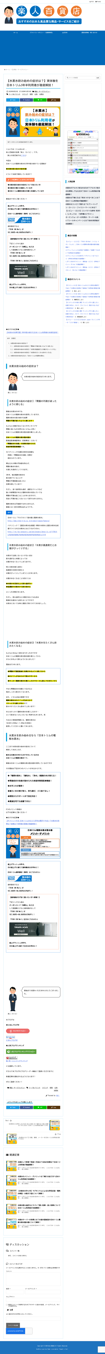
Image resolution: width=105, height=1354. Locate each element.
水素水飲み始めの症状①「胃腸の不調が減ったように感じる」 (32, 346)
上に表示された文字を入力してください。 (19, 1314)
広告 (36, 94)
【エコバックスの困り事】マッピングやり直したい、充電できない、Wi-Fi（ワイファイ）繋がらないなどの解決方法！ (83, 305)
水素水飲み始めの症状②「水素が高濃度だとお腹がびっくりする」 (33, 349)
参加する (96, 167)
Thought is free (63, 1349)
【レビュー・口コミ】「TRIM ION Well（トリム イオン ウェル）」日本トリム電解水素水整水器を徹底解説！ (82, 244)
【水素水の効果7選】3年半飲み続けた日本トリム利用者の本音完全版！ (32, 332)
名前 (8, 1288)
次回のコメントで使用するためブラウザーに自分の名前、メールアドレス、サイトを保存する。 (34, 1305)
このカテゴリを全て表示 (83, 166)
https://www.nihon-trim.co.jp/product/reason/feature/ (29, 521)
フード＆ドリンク (14, 94)
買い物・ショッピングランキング (17, 1061)
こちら (23, 155)
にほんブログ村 (12, 1040)
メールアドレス (31, 1288)
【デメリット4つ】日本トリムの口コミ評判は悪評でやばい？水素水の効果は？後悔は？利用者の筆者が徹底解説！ (83, 288)
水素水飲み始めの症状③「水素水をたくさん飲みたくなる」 (31, 352)
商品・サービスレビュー (21, 69)
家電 (31, 94)
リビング (25, 94)
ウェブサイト (10, 1296)
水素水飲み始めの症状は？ (18, 343)
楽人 (57, 1095)
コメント (9, 1271)
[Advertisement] (52, 50)
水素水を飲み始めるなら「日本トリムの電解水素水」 (26, 356)
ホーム (8, 69)
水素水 (41, 94)
